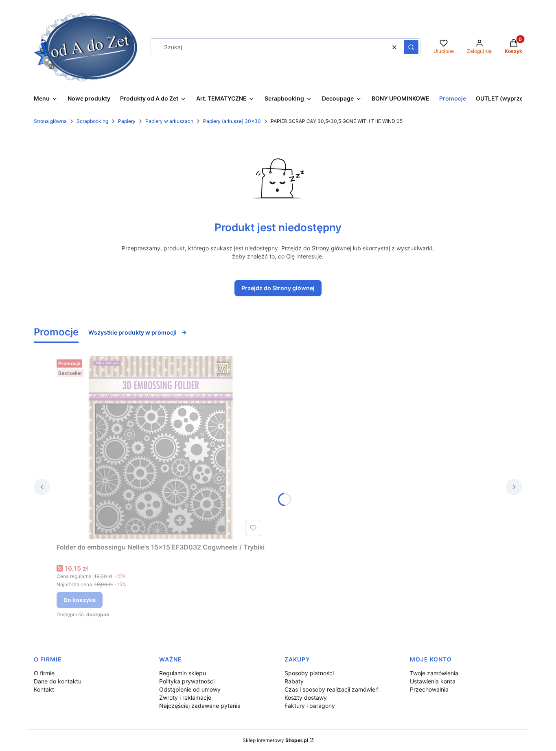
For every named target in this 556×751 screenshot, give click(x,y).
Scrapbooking (92, 121)
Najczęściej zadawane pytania (200, 705)
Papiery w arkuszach (169, 121)
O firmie (44, 673)
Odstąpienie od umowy (190, 689)
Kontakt (44, 689)
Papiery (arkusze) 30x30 (232, 121)
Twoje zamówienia (434, 673)
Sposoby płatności (309, 673)
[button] (411, 47)
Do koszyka (79, 599)
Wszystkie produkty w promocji (132, 332)
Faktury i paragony (310, 705)
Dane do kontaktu (57, 681)
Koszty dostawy (306, 697)
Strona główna (50, 121)
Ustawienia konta (432, 681)
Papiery (127, 121)
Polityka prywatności (187, 681)
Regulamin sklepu (182, 673)
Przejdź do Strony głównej (278, 288)
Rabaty (294, 681)
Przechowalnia (429, 689)
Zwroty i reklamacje (185, 697)
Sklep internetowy (275, 740)
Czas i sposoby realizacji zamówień (332, 689)
